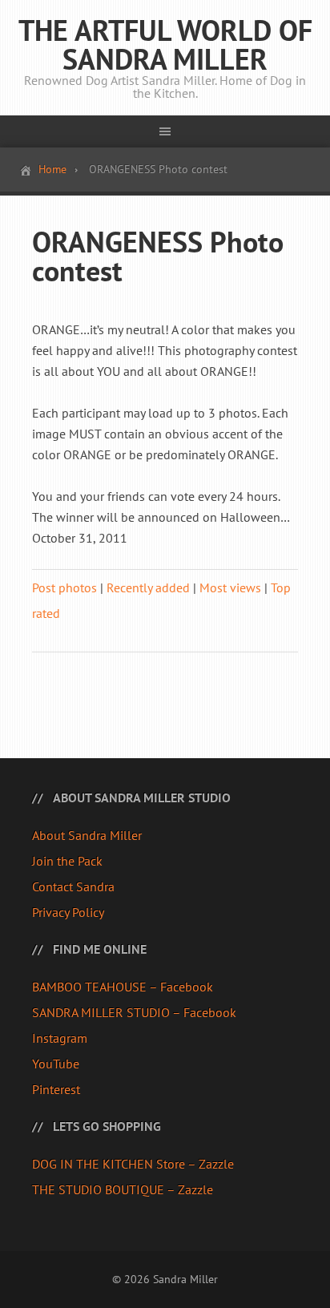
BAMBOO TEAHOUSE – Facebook (122, 987)
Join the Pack (67, 861)
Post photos (64, 587)
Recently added (148, 587)
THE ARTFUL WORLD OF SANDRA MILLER (165, 44)
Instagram (59, 1038)
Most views (230, 587)
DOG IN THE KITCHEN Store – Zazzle (133, 1164)
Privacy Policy (68, 912)
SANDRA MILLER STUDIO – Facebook (134, 1012)
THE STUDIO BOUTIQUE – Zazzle (122, 1189)
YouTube (55, 1064)
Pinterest (56, 1089)
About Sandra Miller (87, 835)
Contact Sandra (73, 886)
